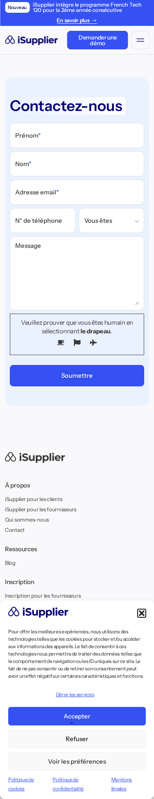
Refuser (77, 739)
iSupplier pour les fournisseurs (40, 509)
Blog (10, 562)
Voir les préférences (77, 761)
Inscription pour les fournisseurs (42, 595)
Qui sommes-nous (27, 519)
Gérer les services (75, 694)
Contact (15, 530)
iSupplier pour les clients (33, 499)
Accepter (77, 716)
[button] (142, 613)
